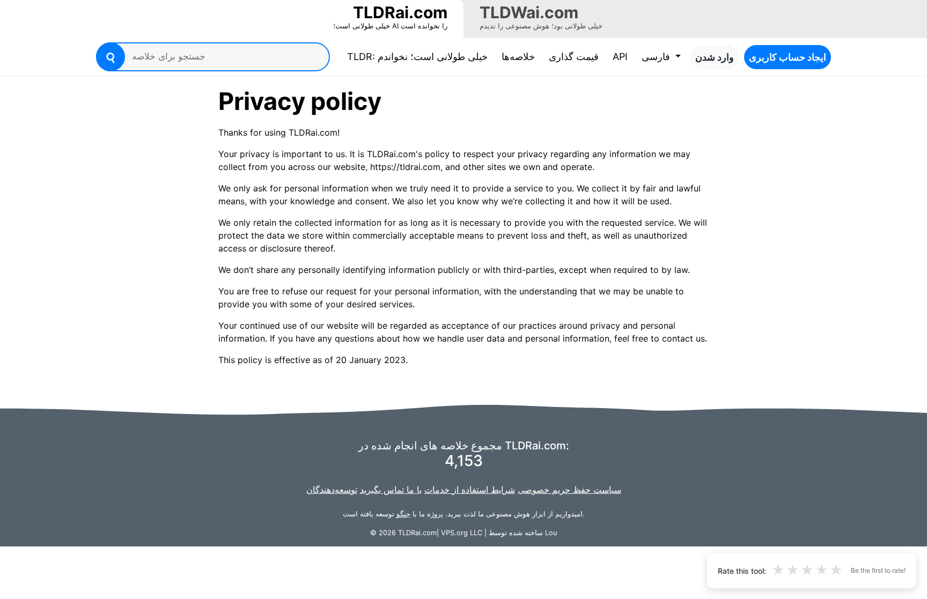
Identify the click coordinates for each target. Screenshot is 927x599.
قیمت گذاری (574, 56)
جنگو (403, 514)
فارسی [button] (657, 56)
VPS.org (454, 533)
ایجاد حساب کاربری (787, 57)
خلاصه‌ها (518, 56)
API (620, 56)
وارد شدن (714, 57)
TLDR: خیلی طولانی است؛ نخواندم (419, 56)
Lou (551, 533)
